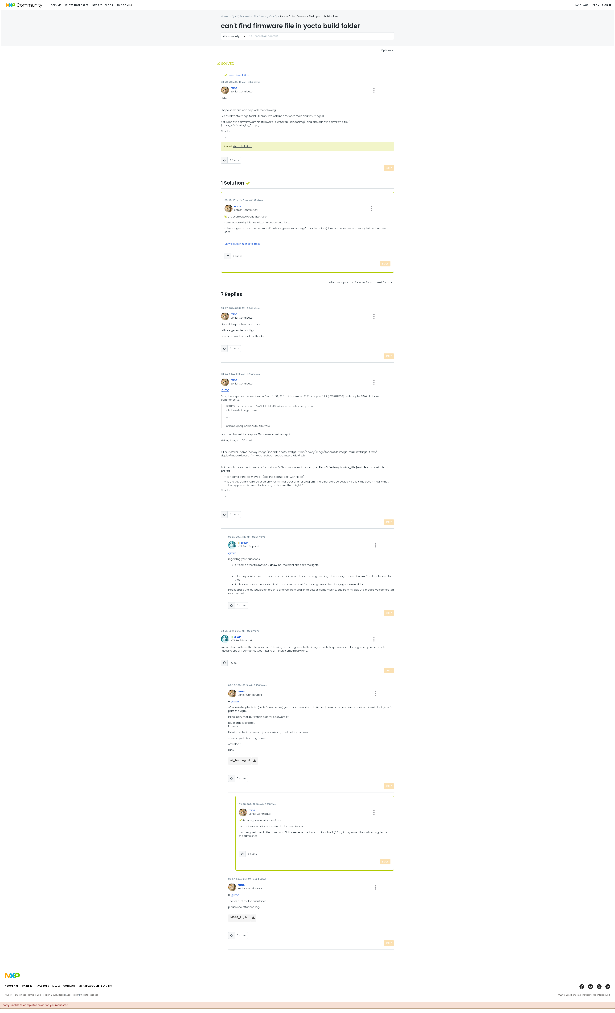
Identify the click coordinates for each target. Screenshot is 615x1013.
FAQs (595, 5)
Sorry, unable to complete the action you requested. (36, 1005)
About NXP (12, 985)
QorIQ (273, 16)
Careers (27, 985)
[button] (374, 90)
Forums (56, 5)
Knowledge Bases (76, 5)
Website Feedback (89, 995)
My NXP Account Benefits (95, 985)
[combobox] (320, 36)
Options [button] (386, 50)
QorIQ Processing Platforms (249, 16)
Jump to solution (238, 75)
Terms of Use (20, 995)
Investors (42, 985)
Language (581, 5)
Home (224, 16)
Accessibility (72, 995)
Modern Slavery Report (54, 995)
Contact (69, 985)
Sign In (606, 5)
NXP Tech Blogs (102, 5)
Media (56, 985)
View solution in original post (242, 244)
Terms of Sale (34, 995)
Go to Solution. (242, 146)
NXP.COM (123, 5)
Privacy (8, 995)
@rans (232, 553)
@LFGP (225, 390)
